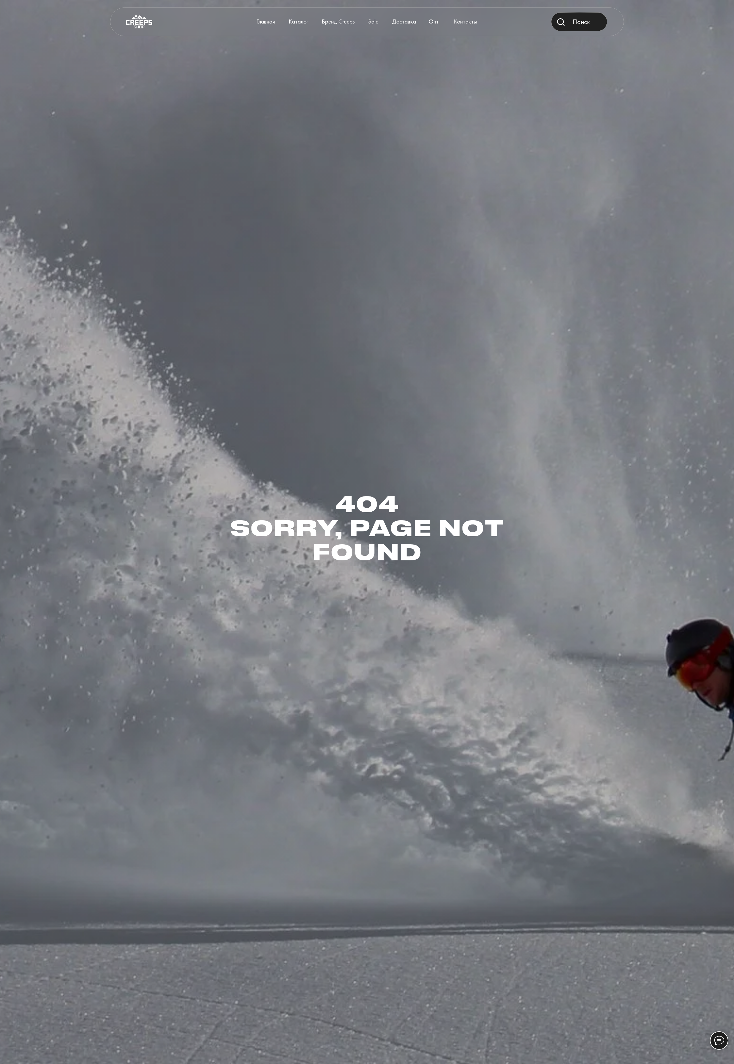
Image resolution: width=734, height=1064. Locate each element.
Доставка (404, 21)
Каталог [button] (298, 21)
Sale (373, 21)
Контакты (465, 21)
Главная (265, 21)
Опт (434, 21)
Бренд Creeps (338, 21)
